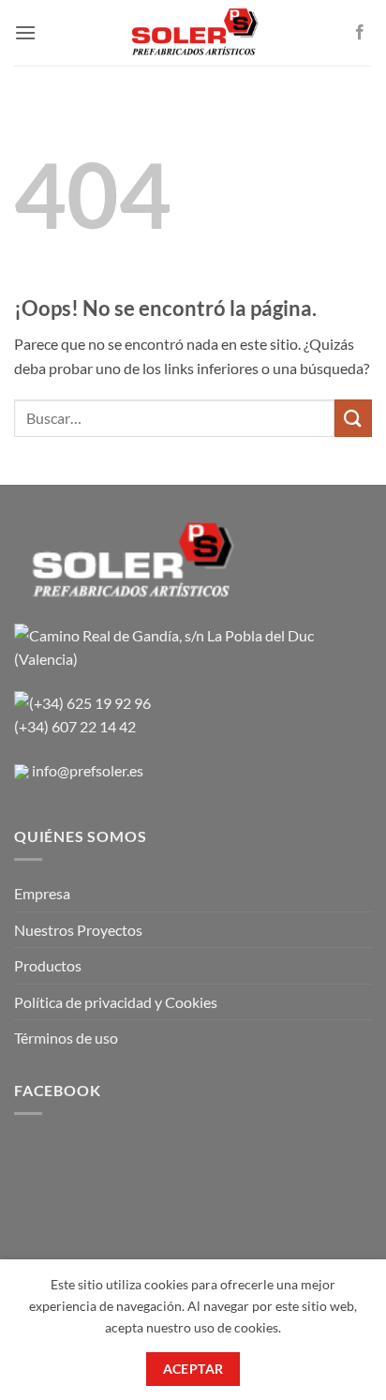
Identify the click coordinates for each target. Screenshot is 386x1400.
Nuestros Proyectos (78, 930)
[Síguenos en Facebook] (359, 32)
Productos (48, 965)
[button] (25, 32)
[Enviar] (353, 417)
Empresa (42, 893)
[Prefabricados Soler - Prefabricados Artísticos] (193, 33)
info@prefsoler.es (87, 770)
